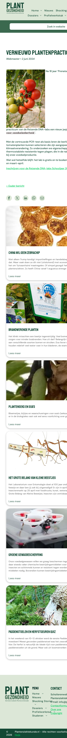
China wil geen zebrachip (24, 253)
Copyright (56, 713)
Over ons (56, 709)
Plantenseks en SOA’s (22, 407)
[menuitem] (36, 10)
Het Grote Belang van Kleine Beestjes (32, 478)
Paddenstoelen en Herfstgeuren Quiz (32, 632)
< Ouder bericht (15, 186)
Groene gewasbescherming (26, 555)
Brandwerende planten (23, 330)
